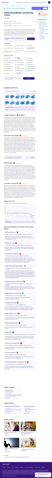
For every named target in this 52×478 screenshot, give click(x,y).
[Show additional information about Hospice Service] (11, 51)
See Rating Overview (41, 15)
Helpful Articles (41, 38)
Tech (13, 467)
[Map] (20, 378)
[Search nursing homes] (49, 2)
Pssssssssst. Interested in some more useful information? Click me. (43, 474)
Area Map (41, 34)
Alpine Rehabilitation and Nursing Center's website (13, 23)
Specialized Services (42, 22)
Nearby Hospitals (42, 36)
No (32, 157)
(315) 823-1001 (16, 25)
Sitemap (43, 467)
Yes (27, 157)
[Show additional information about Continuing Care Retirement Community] (31, 45)
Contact (4, 467)
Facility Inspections (42, 25)
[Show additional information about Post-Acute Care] (18, 52)
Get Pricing (30, 38)
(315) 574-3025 (26, 413)
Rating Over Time (42, 30)
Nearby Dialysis (42, 37)
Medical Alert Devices (42, 2)
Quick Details (41, 21)
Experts (16, 467)
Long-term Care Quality (43, 29)
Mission (8, 467)
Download (45, 8)
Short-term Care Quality (43, 26)
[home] (5, 2)
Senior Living (33, 2)
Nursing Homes (19, 2)
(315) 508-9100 (7, 413)
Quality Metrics (41, 32)
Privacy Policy (37, 467)
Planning (21, 467)
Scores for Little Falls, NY (43, 33)
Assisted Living (27, 2)
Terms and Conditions (29, 467)
